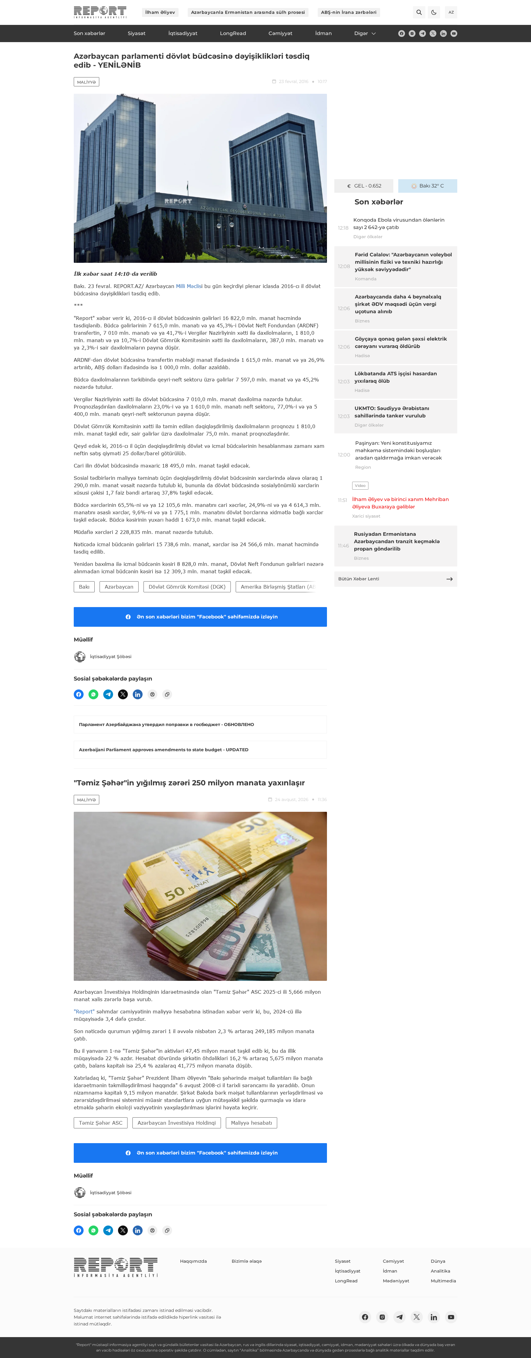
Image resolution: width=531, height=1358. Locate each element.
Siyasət (343, 1261)
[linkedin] (443, 33)
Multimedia (443, 1281)
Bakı (84, 587)
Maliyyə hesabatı (251, 1123)
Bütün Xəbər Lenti (358, 579)
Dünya (438, 1261)
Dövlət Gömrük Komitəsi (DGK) (187, 587)
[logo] (100, 12)
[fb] (401, 33)
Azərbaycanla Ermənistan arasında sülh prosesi (248, 12)
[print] (152, 694)
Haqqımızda (193, 1261)
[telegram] (422, 33)
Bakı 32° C (431, 186)
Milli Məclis (188, 286)
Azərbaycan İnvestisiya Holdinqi (177, 1123)
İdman (390, 1271)
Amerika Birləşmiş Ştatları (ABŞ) (281, 587)
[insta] (412, 33)
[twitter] (433, 33)
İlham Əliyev (160, 12)
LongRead (346, 1281)
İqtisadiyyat (347, 1271)
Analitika (440, 1271)
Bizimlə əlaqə (247, 1261)
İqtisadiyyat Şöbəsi (111, 656)
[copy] (167, 694)
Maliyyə (86, 82)
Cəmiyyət (393, 1261)
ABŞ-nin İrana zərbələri (349, 12)
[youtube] (453, 33)
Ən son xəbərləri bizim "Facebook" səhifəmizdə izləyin (207, 617)
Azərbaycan (119, 587)
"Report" (84, 1011)
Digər (361, 33)
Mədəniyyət (396, 1281)
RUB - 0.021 (368, 186)
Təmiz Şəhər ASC (100, 1123)
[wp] (93, 694)
